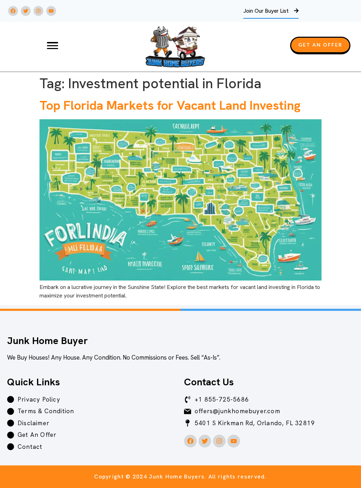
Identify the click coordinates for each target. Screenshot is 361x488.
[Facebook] (13, 11)
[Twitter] (26, 11)
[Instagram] (38, 11)
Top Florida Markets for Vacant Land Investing (169, 105)
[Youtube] (51, 11)
